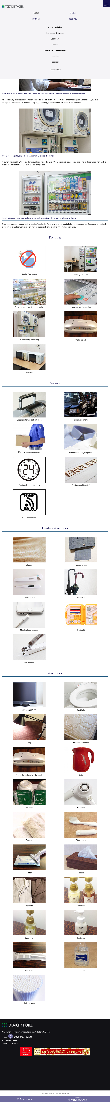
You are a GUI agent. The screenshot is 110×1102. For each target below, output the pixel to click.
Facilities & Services (55, 33)
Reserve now (55, 70)
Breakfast (55, 39)
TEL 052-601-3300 (17, 1036)
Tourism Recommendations (55, 50)
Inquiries (55, 56)
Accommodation (55, 27)
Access (55, 45)
